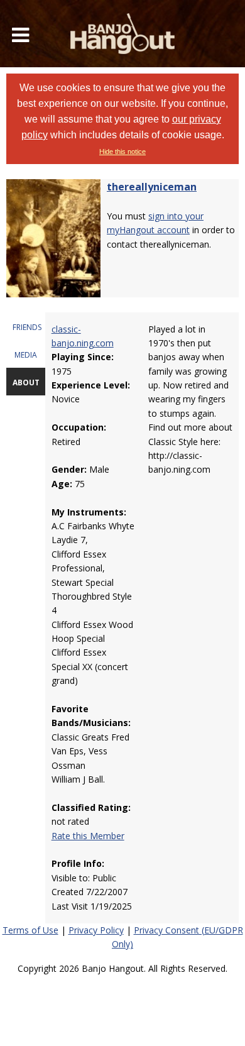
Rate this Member (88, 836)
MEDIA (25, 355)
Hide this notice (122, 151)
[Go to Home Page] (122, 33)
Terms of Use (30, 930)
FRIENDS (27, 327)
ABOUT (26, 382)
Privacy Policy (96, 930)
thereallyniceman (152, 187)
